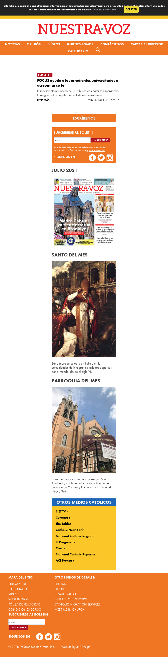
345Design (83, 647)
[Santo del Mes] (84, 356)
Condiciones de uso (24, 609)
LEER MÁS (43, 100)
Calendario (78, 51)
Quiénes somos (80, 44)
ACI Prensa (64, 561)
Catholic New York (70, 530)
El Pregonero (65, 542)
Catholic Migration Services (77, 604)
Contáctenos (112, 44)
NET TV (61, 511)
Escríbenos (84, 118)
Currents (62, 518)
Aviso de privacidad (104, 9)
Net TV (59, 589)
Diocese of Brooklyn (71, 599)
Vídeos (54, 44)
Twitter (101, 158)
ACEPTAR (131, 9)
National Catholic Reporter (75, 554)
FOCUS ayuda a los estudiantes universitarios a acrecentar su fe (77, 83)
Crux (59, 548)
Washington (18, 599)
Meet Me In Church (69, 609)
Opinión (34, 44)
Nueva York (17, 584)
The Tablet (63, 524)
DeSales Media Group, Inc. (37, 647)
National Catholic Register (75, 536)
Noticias (12, 44)
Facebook (92, 158)
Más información (97, 150)
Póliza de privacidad (24, 604)
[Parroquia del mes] (84, 472)
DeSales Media (65, 594)
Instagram (110, 158)
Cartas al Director (147, 44)
